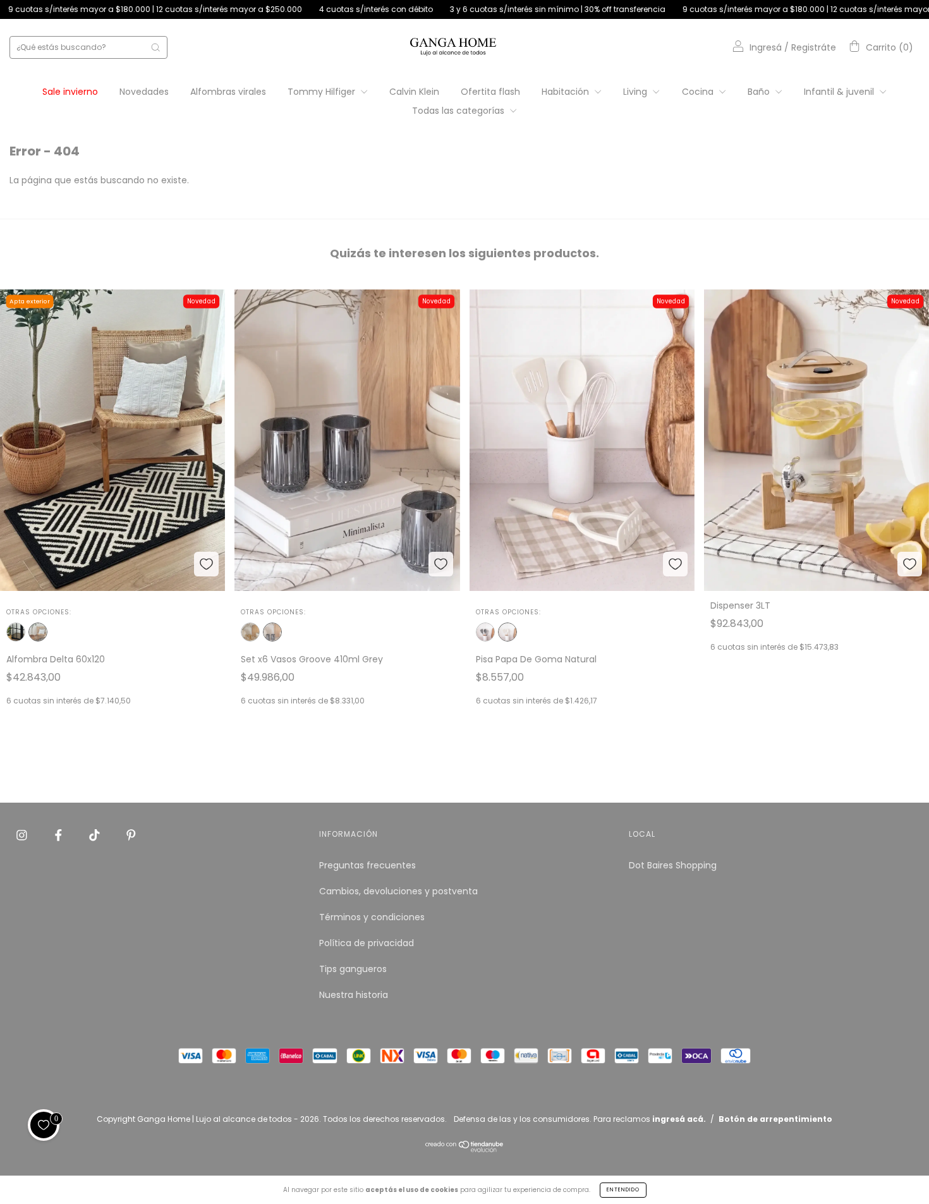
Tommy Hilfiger (323, 91)
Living (636, 91)
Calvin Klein (414, 91)
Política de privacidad (366, 943)
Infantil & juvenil (840, 91)
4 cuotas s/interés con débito (300, 9)
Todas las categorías (459, 110)
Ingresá (766, 47)
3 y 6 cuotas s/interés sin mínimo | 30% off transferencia (481, 9)
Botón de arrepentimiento (775, 1119)
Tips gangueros (353, 969)
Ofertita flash (490, 91)
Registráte (813, 47)
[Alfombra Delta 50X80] (15, 632)
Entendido (623, 1189)
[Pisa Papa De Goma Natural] (507, 632)
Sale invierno (70, 91)
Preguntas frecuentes (367, 865)
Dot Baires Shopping (673, 865)
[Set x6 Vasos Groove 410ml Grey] (272, 632)
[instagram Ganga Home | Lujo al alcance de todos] (23, 835)
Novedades (144, 91)
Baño (760, 91)
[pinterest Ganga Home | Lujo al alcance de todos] (131, 835)
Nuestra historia (353, 994)
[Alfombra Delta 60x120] (37, 632)
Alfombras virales (228, 91)
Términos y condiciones (372, 917)
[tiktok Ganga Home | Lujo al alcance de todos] (95, 835)
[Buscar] (155, 47)
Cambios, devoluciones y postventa (398, 891)
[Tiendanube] (464, 1149)
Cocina (699, 91)
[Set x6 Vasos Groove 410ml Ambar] (250, 632)
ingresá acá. (679, 1119)
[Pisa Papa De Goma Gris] (485, 632)
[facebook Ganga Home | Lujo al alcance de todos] (59, 835)
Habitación (567, 91)
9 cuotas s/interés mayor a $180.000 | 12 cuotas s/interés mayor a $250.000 (753, 9)
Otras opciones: (38, 612)
